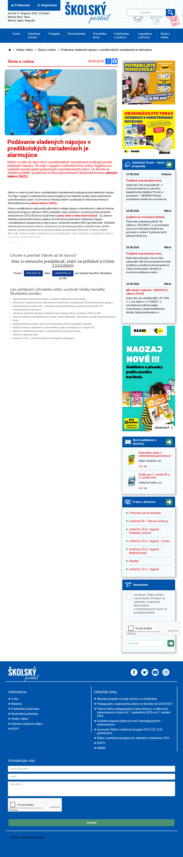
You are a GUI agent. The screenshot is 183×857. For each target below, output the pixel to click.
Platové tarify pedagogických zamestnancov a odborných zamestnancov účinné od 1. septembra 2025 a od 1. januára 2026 (133, 712)
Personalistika (76, 33)
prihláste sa (33, 273)
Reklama (16, 704)
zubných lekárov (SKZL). (43, 203)
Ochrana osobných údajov (27, 723)
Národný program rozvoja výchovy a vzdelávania (127, 699)
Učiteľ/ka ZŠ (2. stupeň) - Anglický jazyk (145, 551)
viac (141, 466)
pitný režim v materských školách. (78, 215)
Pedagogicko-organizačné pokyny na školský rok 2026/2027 (135, 704)
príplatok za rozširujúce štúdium (145, 217)
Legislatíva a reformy (145, 35)
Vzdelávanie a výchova (121, 35)
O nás (14, 699)
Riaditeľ (134, 561)
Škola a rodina (165, 35)
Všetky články (24, 50)
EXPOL (101, 743)
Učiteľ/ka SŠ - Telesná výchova (148, 521)
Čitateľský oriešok (34, 35)
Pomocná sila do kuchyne (145, 513)
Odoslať (91, 822)
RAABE (101, 748)
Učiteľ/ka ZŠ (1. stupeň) (144, 569)
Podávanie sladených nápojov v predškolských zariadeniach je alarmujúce (106, 50)
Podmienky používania (25, 709)
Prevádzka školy (99, 35)
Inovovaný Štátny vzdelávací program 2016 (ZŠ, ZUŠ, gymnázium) (130, 731)
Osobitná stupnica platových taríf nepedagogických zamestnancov (128, 722)
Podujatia (54, 33)
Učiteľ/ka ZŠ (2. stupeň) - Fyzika (149, 541)
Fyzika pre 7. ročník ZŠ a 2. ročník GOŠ (154, 476)
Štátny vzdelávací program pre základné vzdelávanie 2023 (133, 738)
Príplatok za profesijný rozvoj (143, 180)
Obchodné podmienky (24, 714)
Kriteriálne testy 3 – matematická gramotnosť (155, 454)
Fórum (16, 33)
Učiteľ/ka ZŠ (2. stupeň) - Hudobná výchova (145, 531)
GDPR (15, 728)
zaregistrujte (63, 273)
